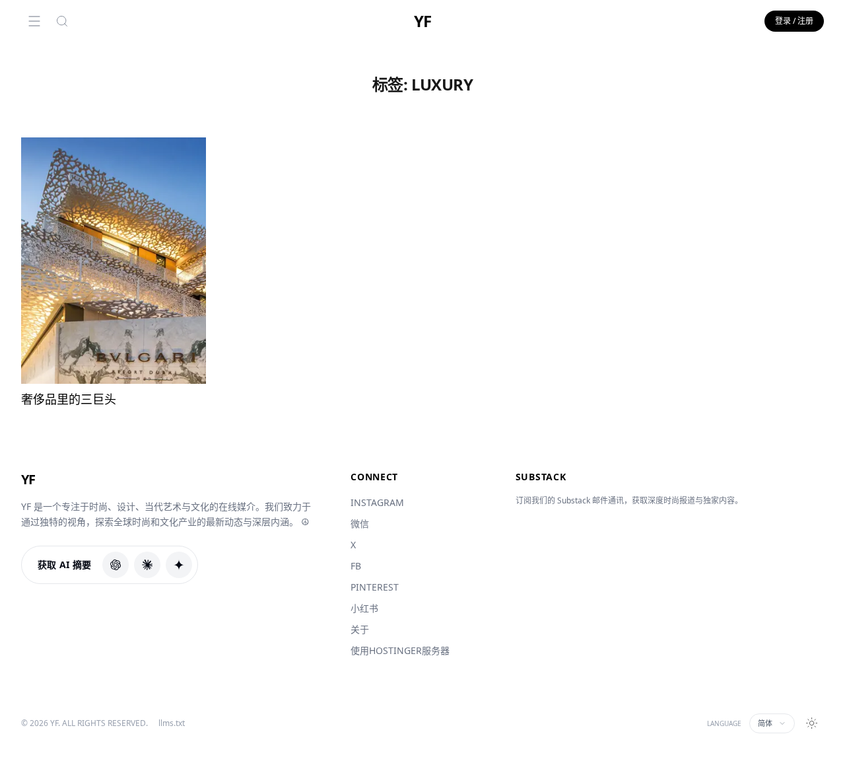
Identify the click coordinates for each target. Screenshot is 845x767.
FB (356, 566)
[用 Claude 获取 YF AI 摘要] (147, 565)
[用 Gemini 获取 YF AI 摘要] (179, 565)
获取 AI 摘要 (65, 564)
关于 (360, 629)
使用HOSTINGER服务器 (400, 650)
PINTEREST (375, 587)
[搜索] (62, 21)
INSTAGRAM (377, 502)
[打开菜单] (34, 21)
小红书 (364, 608)
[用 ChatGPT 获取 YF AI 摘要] (115, 565)
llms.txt (171, 723)
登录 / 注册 (794, 20)
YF (422, 21)
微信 (360, 523)
